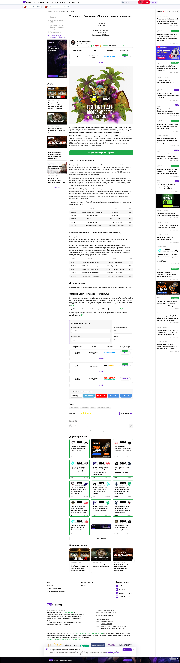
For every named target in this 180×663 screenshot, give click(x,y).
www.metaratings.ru (68, 612)
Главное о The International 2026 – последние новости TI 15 (56, 180)
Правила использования (54, 588)
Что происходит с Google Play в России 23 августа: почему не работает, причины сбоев (167, 318)
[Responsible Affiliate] (126, 645)
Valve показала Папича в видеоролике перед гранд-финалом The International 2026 (167, 156)
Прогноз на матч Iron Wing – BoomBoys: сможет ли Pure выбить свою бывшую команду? (79, 509)
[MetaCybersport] (55, 604)
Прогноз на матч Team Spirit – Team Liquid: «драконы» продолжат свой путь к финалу (121, 469)
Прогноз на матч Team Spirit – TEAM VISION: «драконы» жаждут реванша (100, 490)
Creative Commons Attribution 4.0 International (89, 633)
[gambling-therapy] (111, 645)
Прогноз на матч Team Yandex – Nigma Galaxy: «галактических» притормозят (78, 490)
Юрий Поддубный (84, 41)
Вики (73, 2)
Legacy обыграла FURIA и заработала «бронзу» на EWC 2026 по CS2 (167, 68)
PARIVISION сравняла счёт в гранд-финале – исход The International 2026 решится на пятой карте (167, 38)
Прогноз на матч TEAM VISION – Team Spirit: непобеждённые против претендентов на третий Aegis (167, 258)
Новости (41, 2)
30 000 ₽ (125, 379)
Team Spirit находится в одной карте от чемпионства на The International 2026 (167, 126)
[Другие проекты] (28, 2)
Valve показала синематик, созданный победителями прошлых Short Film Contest (166, 187)
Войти (154, 2)
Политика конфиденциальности (56, 591)
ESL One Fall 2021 (104, 408)
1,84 (82, 315)
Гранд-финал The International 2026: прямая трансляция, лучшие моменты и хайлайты (79, 567)
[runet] (49, 645)
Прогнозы (55, 2)
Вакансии (50, 585)
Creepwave (84, 408)
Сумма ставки (76, 327)
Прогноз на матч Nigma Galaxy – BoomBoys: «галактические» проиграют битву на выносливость (100, 470)
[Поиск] (123, 2)
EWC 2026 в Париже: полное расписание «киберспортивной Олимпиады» (121, 567)
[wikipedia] (70, 645)
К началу (53, 17)
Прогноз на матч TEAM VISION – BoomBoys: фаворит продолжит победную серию (78, 528)
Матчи (79, 2)
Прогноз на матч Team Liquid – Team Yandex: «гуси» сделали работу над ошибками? (122, 509)
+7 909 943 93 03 (106, 624)
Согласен (127, 650)
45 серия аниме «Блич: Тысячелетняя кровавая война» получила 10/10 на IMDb (168, 111)
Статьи (48, 2)
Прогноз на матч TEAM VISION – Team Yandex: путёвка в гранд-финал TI (79, 469)
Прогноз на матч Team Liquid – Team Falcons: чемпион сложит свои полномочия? (121, 490)
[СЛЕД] (133, 560)
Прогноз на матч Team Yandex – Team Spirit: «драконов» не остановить (78, 449)
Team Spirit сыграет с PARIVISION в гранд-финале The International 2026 (166, 274)
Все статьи (57, 187)
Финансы (84, 585)
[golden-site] (57, 645)
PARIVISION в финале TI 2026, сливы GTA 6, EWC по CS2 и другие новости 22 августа (167, 304)
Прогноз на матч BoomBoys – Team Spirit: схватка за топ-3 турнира (122, 448)
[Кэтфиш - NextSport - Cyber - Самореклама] (90, 660)
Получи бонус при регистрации (101, 153)
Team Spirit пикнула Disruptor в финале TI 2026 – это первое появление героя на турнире (167, 171)
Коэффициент (76, 336)
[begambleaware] (98, 645)
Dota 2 (93, 408)
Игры (68, 2)
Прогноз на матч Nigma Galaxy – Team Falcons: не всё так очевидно (100, 508)
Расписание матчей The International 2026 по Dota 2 (166, 238)
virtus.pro (74, 408)
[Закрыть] (177, 659)
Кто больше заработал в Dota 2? (58, 7)
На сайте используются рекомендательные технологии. (64, 639)
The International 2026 (33, 7)
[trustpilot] (84, 645)
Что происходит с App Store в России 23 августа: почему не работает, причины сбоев (167, 332)
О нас (48, 582)
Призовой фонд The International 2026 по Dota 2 (101, 566)
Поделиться (125, 413)
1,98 (72, 305)
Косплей (63, 2)
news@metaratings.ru (107, 621)
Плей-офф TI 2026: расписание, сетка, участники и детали (167, 226)
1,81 (121, 309)
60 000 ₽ (125, 365)
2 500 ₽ (125, 56)
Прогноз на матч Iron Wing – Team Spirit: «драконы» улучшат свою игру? (121, 528)
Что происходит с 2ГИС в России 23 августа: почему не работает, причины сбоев (167, 346)
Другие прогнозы (78, 436)
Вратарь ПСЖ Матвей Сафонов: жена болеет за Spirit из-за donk (167, 96)
